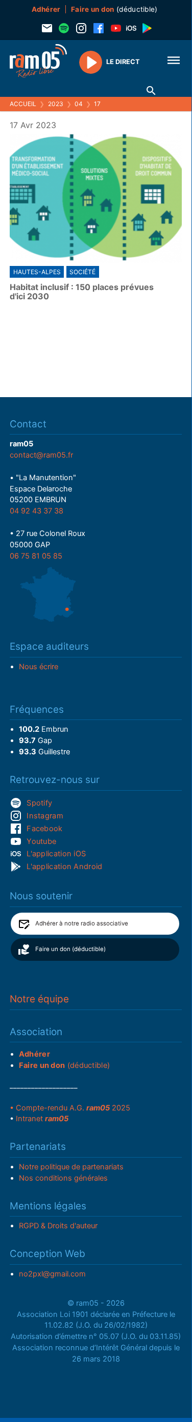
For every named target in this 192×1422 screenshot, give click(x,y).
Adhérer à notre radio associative (81, 923)
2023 (55, 104)
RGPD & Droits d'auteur (58, 1225)
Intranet (42, 1118)
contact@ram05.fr (41, 455)
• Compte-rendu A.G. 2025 (70, 1107)
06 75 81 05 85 (36, 556)
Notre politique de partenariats (71, 1166)
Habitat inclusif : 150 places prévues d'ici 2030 (82, 292)
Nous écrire (38, 666)
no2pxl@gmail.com (52, 1274)
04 (79, 104)
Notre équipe (39, 999)
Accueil (23, 104)
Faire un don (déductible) (70, 949)
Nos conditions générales (63, 1178)
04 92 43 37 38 (36, 511)
